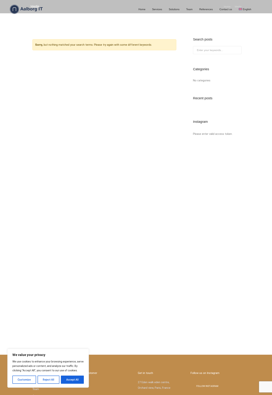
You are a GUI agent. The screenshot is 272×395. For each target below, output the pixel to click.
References (206, 9)
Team (189, 9)
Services (157, 9)
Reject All (48, 379)
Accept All (72, 379)
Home (141, 9)
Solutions (174, 9)
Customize (24, 379)
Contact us (225, 9)
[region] (48, 368)
